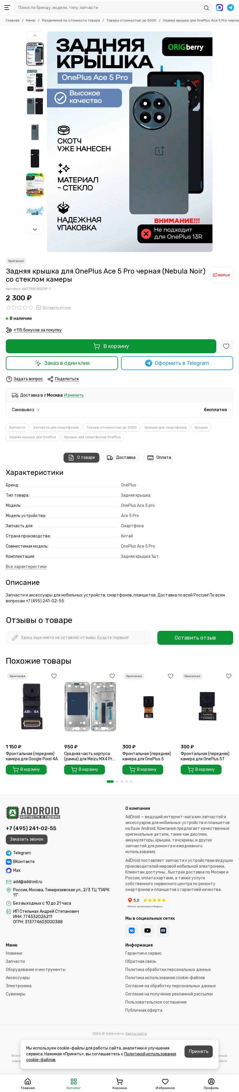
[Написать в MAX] (219, 7)
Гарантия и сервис (143, 953)
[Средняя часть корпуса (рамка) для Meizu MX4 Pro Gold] (90, 706)
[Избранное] (226, 346)
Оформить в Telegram (182, 363)
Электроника (18, 985)
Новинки (14, 953)
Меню (31, 20)
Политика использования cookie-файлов (165, 977)
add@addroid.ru (27, 881)
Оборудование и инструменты (36, 969)
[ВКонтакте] (131, 930)
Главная (13, 20)
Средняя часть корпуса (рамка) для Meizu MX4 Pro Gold (89, 756)
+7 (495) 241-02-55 (31, 828)
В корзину (116, 346)
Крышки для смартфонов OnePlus (92, 437)
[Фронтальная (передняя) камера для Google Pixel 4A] (32, 706)
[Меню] (7, 7)
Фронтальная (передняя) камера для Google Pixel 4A (32, 756)
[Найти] (206, 7)
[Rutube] (163, 930)
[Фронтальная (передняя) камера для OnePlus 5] (148, 706)
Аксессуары (18, 977)
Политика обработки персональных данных (168, 969)
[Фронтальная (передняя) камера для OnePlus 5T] (207, 706)
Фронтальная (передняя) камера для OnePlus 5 (146, 756)
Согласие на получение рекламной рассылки (169, 994)
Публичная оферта (143, 1010)
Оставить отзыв (195, 638)
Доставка (126, 457)
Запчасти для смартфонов (56, 427)
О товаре (86, 457)
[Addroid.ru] (33, 812)
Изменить (74, 395)
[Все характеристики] (26, 567)
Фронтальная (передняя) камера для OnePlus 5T (205, 756)
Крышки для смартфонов (166, 427)
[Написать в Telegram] (231, 7)
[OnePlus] (221, 275)
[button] (49, 141)
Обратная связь (140, 961)
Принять (198, 1051)
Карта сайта (136, 1033)
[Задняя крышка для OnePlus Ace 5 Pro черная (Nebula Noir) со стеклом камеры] (130, 141)
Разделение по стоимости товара (71, 20)
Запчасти (17, 427)
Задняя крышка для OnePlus (32, 437)
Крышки (201, 427)
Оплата (164, 457)
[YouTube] (147, 930)
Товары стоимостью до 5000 (131, 20)
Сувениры (15, 994)
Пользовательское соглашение (156, 1002)
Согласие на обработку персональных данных (170, 985)
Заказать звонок (26, 839)
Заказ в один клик (67, 363)
